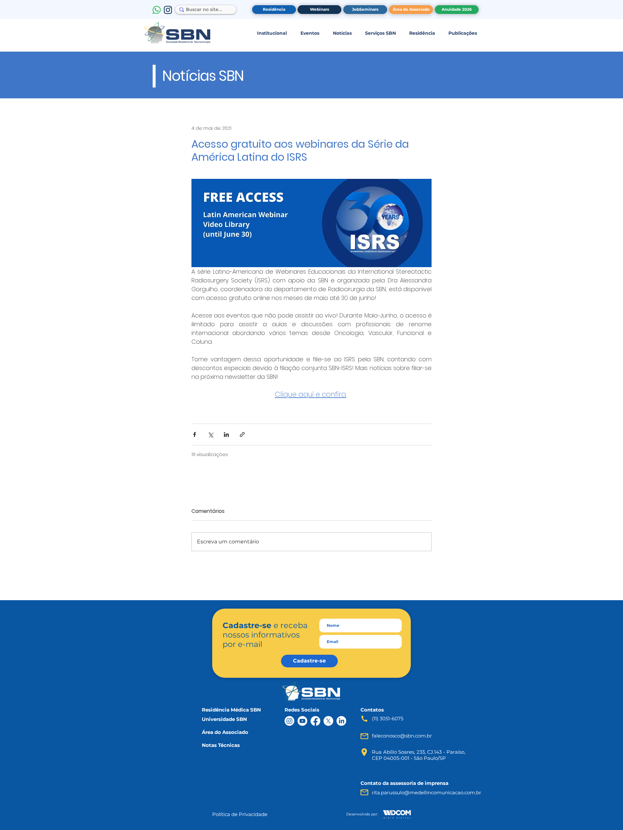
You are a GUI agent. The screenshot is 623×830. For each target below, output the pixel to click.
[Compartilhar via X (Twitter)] (210, 434)
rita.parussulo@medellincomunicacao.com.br (426, 792)
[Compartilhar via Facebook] (194, 434)
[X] (328, 721)
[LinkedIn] (341, 721)
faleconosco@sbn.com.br (402, 736)
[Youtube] (302, 721)
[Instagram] (289, 721)
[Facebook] (315, 721)
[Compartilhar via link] (242, 434)
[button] (271, 33)
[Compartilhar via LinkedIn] (226, 434)
